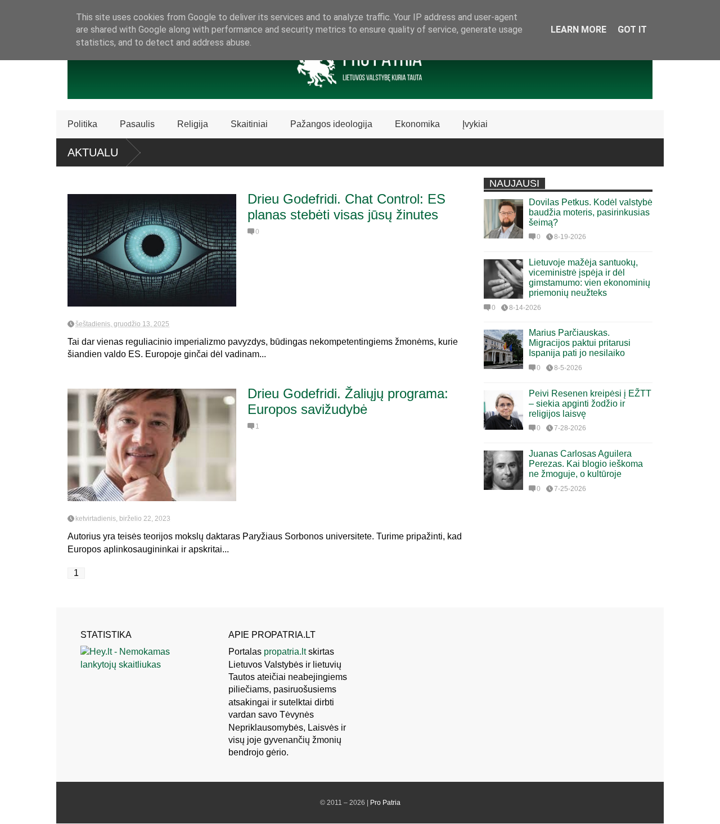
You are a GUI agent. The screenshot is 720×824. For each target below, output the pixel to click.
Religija (192, 124)
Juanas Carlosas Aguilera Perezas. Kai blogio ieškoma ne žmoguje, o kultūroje (586, 464)
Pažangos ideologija (331, 124)
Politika (82, 124)
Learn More (578, 29)
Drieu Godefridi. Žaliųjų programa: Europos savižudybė (348, 401)
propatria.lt (285, 651)
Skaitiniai (249, 124)
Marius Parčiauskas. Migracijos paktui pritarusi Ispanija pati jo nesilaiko (580, 343)
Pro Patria (385, 803)
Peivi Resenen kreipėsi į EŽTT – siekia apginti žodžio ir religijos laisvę (590, 403)
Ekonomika (417, 124)
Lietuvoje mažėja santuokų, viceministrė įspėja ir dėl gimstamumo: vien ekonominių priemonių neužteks (589, 278)
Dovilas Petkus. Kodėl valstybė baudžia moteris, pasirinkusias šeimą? (590, 212)
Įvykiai (475, 124)
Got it (632, 29)
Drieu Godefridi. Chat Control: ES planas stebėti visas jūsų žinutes (347, 206)
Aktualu (93, 152)
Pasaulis (137, 124)
